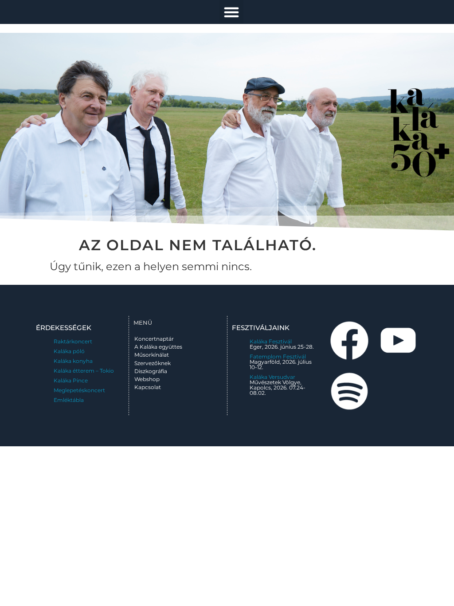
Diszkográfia (150, 371)
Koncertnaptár (154, 339)
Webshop (147, 379)
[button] (231, 12)
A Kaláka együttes (158, 347)
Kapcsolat (147, 387)
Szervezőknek (152, 363)
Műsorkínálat (151, 355)
